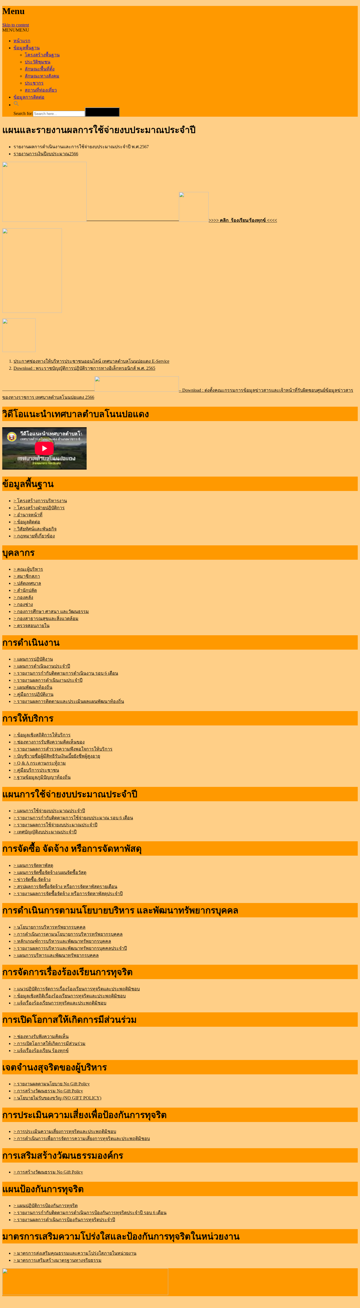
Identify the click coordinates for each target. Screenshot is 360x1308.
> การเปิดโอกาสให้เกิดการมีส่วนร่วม (50, 1043)
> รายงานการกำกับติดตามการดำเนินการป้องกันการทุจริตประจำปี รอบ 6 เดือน (90, 1212)
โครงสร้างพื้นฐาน (42, 54)
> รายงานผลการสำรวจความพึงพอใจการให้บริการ (63, 749)
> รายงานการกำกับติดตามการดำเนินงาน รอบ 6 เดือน (66, 673)
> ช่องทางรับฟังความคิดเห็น (41, 1036)
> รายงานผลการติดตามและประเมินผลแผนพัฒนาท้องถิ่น (69, 701)
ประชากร (34, 83)
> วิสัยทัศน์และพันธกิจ (35, 528)
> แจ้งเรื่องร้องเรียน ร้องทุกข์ (41, 1050)
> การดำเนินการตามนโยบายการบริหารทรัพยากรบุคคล (68, 934)
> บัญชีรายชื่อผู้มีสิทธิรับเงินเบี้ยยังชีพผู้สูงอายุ (57, 756)
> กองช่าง (23, 604)
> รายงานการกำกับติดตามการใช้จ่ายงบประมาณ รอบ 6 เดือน (73, 817)
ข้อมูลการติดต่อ (29, 97)
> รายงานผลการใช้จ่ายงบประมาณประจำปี (55, 824)
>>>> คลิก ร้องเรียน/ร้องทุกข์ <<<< (243, 220)
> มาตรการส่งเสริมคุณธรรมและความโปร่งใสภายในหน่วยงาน (75, 1253)
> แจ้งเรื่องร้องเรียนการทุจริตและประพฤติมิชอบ (60, 1003)
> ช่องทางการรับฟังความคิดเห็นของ (49, 742)
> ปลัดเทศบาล (27, 583)
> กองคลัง (23, 597)
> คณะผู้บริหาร (28, 569)
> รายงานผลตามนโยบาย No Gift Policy (52, 1083)
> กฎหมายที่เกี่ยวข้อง (34, 536)
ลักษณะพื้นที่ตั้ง (40, 69)
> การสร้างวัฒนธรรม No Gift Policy (48, 1090)
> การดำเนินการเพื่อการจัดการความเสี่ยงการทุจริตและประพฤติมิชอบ (82, 1138)
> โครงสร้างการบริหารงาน (40, 500)
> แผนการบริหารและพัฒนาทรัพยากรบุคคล (56, 955)
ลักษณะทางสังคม (42, 76)
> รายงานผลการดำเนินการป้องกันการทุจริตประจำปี (64, 1219)
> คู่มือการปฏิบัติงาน (33, 694)
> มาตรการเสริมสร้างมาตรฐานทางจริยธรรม (58, 1260)
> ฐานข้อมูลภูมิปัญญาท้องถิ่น (42, 777)
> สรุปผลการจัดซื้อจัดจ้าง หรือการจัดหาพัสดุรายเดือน (65, 886)
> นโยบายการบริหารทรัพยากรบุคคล (50, 927)
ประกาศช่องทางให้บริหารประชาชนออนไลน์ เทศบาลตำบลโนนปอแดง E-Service (91, 361)
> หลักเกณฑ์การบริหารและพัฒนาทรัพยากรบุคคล (62, 941)
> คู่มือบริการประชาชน (36, 770)
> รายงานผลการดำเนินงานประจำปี (48, 680)
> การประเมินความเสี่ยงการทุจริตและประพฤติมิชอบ (65, 1131)
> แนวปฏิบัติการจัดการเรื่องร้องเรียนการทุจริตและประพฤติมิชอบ (77, 988)
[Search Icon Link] (16, 104)
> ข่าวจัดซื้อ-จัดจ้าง (32, 879)
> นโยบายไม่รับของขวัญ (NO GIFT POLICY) (57, 1097)
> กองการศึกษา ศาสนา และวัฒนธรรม (51, 611)
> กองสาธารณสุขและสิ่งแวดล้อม (46, 618)
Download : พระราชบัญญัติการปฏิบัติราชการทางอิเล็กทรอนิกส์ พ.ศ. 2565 (84, 368)
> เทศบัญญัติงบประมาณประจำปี (45, 831)
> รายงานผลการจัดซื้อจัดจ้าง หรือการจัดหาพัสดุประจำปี (68, 893)
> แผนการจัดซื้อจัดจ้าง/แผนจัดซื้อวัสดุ (50, 872)
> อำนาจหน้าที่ (28, 514)
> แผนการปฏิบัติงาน (33, 659)
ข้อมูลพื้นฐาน (27, 47)
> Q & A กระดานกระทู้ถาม (40, 763)
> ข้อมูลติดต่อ (27, 521)
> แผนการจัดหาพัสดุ (33, 865)
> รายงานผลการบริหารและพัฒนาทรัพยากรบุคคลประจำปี (70, 948)
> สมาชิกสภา (27, 576)
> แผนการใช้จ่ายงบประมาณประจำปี (49, 810)
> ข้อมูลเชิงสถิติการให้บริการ (42, 734)
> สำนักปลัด (25, 590)
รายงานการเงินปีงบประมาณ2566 (46, 153)
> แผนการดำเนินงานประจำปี (42, 666)
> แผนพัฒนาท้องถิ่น (33, 687)
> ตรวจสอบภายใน (32, 625)
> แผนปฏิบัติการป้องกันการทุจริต (46, 1205)
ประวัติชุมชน (37, 61)
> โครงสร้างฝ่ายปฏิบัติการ (39, 507)
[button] (15, 30)
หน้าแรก (22, 40)
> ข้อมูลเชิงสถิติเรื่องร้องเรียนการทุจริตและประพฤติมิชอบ (70, 995)
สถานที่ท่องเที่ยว (41, 90)
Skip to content (15, 25)
